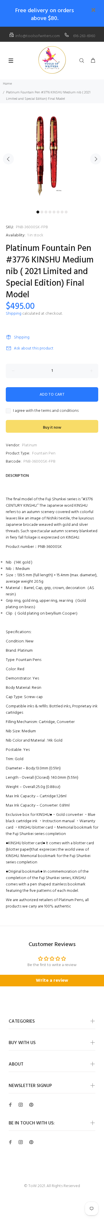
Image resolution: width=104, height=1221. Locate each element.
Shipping (13, 313)
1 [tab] (37, 212)
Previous (8, 158)
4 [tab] (50, 212)
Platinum (29, 445)
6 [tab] (58, 212)
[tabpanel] (52, 155)
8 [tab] (66, 212)
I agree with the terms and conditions (46, 411)
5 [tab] (54, 212)
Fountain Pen (43, 453)
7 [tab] (62, 212)
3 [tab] (45, 212)
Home (7, 84)
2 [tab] (41, 212)
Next (95, 158)
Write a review (52, 980)
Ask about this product (33, 348)
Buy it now (52, 427)
